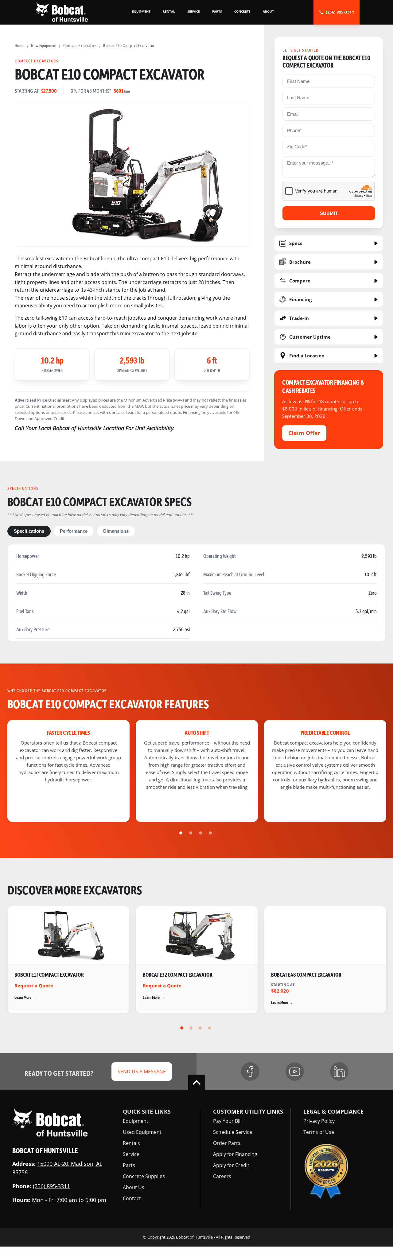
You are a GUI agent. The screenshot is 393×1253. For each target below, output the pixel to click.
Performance (74, 531)
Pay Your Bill (227, 1121)
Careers (222, 1176)
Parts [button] (217, 11)
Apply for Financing (235, 1154)
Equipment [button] (141, 11)
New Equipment (43, 45)
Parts (129, 1165)
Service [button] (193, 11)
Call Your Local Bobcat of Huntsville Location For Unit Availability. (95, 428)
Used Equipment (142, 1132)
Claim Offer (304, 433)
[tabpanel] (68, 771)
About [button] (268, 11)
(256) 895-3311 (51, 1186)
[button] (61, 11)
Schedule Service (232, 1132)
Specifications (29, 531)
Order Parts (226, 1143)
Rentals (131, 1143)
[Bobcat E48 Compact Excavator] (325, 959)
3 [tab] (201, 833)
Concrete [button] (242, 11)
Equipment (135, 1121)
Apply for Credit (231, 1165)
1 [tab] (182, 833)
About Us (133, 1187)
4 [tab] (211, 833)
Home (20, 45)
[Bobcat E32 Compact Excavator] (197, 959)
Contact (132, 1198)
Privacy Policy (319, 1121)
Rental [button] (169, 11)
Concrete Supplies (144, 1176)
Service (131, 1154)
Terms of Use (318, 1132)
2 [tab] (192, 833)
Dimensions (116, 531)
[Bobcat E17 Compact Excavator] (68, 959)
